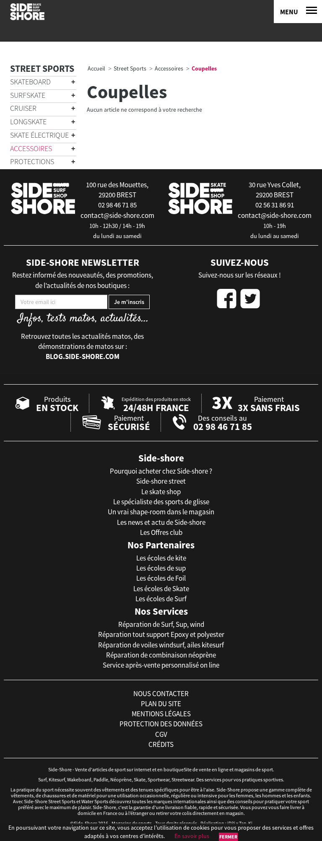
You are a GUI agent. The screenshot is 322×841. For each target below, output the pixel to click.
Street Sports (42, 68)
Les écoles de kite (161, 558)
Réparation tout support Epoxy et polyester (161, 634)
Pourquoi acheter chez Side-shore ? (161, 471)
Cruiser (23, 108)
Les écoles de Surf (161, 598)
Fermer (228, 836)
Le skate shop (161, 491)
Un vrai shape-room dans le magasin (161, 511)
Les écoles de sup (161, 568)
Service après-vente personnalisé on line (161, 665)
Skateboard (30, 81)
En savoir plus (191, 836)
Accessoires (31, 148)
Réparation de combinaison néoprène (161, 655)
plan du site (161, 703)
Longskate (28, 121)
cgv (161, 734)
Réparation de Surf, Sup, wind (161, 624)
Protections (32, 161)
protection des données (161, 723)
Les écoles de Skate (161, 588)
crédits (161, 744)
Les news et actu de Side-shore (161, 522)
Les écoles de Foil (161, 578)
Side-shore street (161, 481)
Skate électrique (39, 135)
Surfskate (27, 95)
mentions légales (161, 713)
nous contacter (161, 693)
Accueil (96, 68)
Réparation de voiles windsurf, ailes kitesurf (161, 645)
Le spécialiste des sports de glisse (161, 501)
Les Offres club (161, 532)
